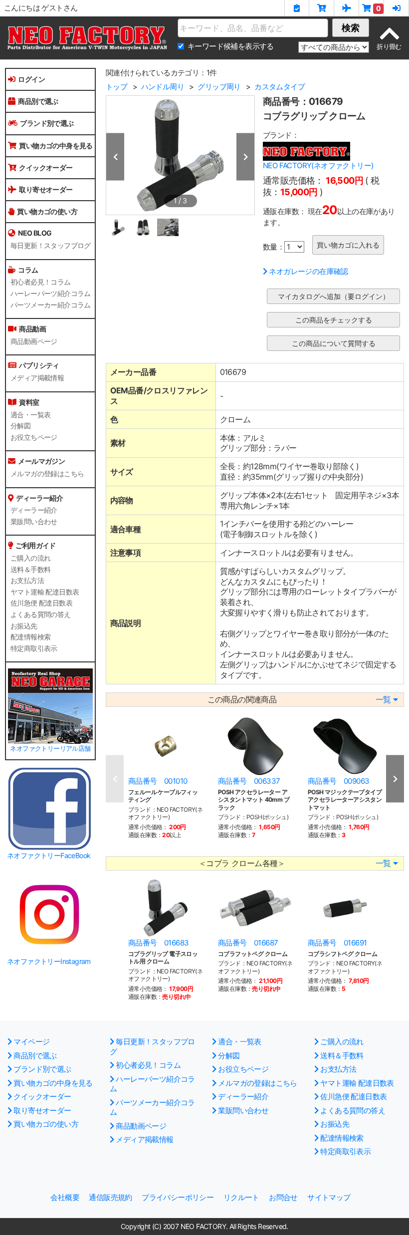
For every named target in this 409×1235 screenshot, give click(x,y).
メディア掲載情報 (37, 378)
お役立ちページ (33, 437)
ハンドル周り (162, 86)
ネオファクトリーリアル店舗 (50, 748)
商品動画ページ (33, 341)
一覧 (383, 699)
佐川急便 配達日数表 (41, 603)
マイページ (31, 1041)
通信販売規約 (110, 1197)
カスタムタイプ (279, 86)
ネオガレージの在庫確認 (308, 271)
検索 (351, 27)
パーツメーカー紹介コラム (50, 305)
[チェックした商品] (296, 8)
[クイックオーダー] (321, 8)
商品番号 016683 (158, 942)
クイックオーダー (45, 167)
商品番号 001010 (157, 781)
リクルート (241, 1197)
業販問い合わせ (33, 522)
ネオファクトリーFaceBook (48, 855)
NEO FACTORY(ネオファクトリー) (318, 165)
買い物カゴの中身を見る (55, 145)
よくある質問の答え (40, 614)
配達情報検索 (30, 637)
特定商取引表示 (33, 648)
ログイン (31, 79)
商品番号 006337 (249, 781)
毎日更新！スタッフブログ (50, 246)
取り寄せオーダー (45, 189)
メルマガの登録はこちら (47, 474)
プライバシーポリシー (177, 1197)
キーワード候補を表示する (231, 46)
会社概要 (64, 1197)
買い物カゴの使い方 (47, 211)
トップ (116, 86)
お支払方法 (27, 581)
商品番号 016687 (248, 942)
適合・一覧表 (30, 415)
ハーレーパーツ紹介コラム (50, 294)
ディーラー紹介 (33, 510)
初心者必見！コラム (40, 282)
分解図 (20, 426)
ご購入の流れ (30, 558)
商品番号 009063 (338, 781)
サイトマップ (328, 1197)
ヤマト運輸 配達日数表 (44, 592)
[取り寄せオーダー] (346, 8)
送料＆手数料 (30, 570)
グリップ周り (219, 86)
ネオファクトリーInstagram (49, 961)
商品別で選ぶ (38, 101)
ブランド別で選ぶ (46, 123)
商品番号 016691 (337, 942)
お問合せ (283, 1197)
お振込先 (23, 626)
